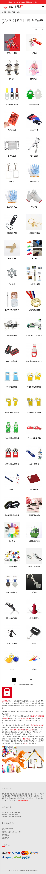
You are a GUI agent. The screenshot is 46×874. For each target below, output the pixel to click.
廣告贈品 (18, 817)
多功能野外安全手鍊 (12, 515)
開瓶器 (34, 592)
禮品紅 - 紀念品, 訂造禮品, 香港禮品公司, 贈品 (22, 2)
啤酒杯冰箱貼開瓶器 (34, 387)
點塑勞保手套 (12, 207)
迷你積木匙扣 (12, 566)
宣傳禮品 (11, 815)
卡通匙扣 (34, 53)
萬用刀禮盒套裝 (11, 361)
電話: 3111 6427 (7, 829)
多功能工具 (12, 130)
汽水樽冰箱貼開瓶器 (12, 438)
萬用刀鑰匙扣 (34, 618)
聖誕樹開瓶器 (34, 104)
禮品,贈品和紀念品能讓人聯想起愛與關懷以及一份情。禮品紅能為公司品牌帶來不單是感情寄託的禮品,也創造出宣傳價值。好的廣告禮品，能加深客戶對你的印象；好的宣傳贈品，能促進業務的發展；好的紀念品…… (23, 797)
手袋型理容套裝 (34, 515)
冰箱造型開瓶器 (11, 387)
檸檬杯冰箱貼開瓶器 (34, 412)
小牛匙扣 (12, 79)
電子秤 (34, 643)
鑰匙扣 (11, 181)
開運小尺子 (12, 258)
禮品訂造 (17, 812)
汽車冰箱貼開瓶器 (34, 438)
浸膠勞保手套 (34, 181)
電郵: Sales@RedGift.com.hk (11, 832)
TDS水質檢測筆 (34, 284)
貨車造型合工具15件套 (34, 335)
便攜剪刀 (12, 489)
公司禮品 (10, 812)
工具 (18, 12)
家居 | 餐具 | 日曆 (9, 12)
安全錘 (34, 258)
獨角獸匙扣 (34, 79)
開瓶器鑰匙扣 (12, 233)
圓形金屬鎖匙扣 (11, 592)
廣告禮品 (5, 815)
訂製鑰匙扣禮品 (34, 233)
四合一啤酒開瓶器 (11, 104)
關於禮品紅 (5, 835)
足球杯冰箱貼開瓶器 (12, 464)
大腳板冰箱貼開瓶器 (12, 412)
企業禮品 (5, 817)
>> (31, 680)
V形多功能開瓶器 (34, 566)
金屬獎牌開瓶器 (34, 310)
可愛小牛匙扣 (12, 53)
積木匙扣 (12, 541)
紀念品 (4, 812)
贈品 (16, 815)
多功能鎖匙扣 (12, 335)
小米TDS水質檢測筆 (12, 310)
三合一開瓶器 (34, 464)
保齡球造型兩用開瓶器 (34, 361)
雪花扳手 (12, 284)
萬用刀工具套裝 (11, 618)
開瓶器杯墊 (34, 489)
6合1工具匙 (34, 156)
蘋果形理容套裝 (34, 541)
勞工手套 (34, 207)
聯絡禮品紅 (5, 838)
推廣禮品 (11, 817)
